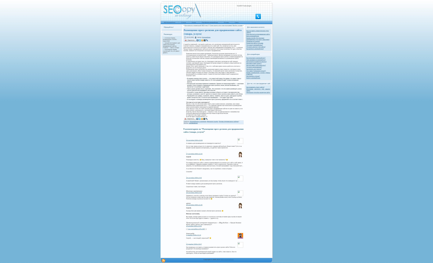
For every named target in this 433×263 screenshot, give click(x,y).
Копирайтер (206, 37)
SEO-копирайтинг (227, 259)
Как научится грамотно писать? (256, 61)
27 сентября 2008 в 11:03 (194, 154)
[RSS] (163, 260)
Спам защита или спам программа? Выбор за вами (226, 25)
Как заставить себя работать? (256, 65)
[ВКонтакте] (197, 40)
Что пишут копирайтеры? (254, 45)
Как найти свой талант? (254, 63)
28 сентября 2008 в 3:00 (194, 178)
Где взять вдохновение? (254, 67)
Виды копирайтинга (252, 36)
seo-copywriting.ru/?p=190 (196, 229)
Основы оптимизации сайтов (228, 121)
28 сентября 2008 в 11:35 (194, 205)
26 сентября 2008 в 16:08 (194, 140)
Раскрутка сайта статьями (254, 43)
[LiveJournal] (207, 40)
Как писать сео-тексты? (253, 69)
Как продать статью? (253, 76)
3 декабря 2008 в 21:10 (193, 235)
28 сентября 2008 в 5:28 (194, 193)
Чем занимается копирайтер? (256, 60)
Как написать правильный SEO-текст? (197, 25)
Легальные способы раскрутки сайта (258, 92)
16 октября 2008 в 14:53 (194, 226)
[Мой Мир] (205, 40)
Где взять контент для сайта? (255, 47)
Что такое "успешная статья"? (256, 71)
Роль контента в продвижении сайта (258, 34)
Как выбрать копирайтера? (255, 49)
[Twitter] (200, 40)
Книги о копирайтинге (253, 78)
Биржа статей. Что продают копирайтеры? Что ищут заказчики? (257, 38)
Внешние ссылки (212, 121)
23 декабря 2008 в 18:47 (194, 244)
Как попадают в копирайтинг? (255, 58)
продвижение (193, 123)
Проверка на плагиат (253, 41)
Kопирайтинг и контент (198, 121)
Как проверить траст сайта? (255, 87)
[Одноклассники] (202, 40)
